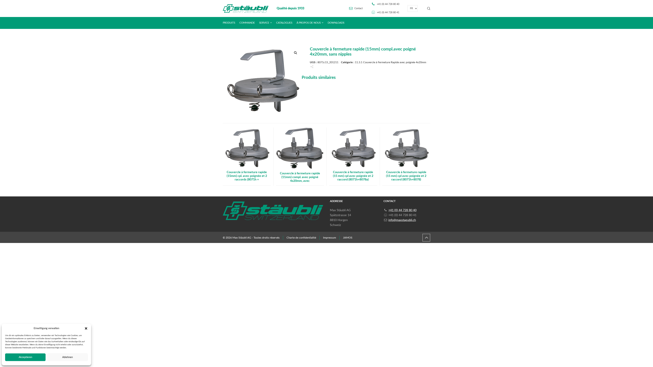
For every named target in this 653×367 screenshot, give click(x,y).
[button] (86, 328)
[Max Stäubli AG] (246, 8)
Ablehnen (67, 357)
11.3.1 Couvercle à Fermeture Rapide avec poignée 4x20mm (390, 62)
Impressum (329, 237)
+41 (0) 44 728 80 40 (388, 4)
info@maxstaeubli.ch (402, 220)
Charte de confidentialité (301, 237)
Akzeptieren (25, 357)
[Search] (428, 8)
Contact (358, 8)
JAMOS (347, 237)
